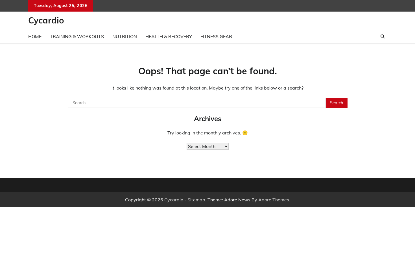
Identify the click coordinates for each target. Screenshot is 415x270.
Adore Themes (273, 199)
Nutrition (124, 36)
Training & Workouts (77, 36)
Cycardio (46, 20)
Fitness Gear (216, 36)
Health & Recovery (168, 36)
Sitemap (196, 199)
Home (35, 36)
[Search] (382, 36)
